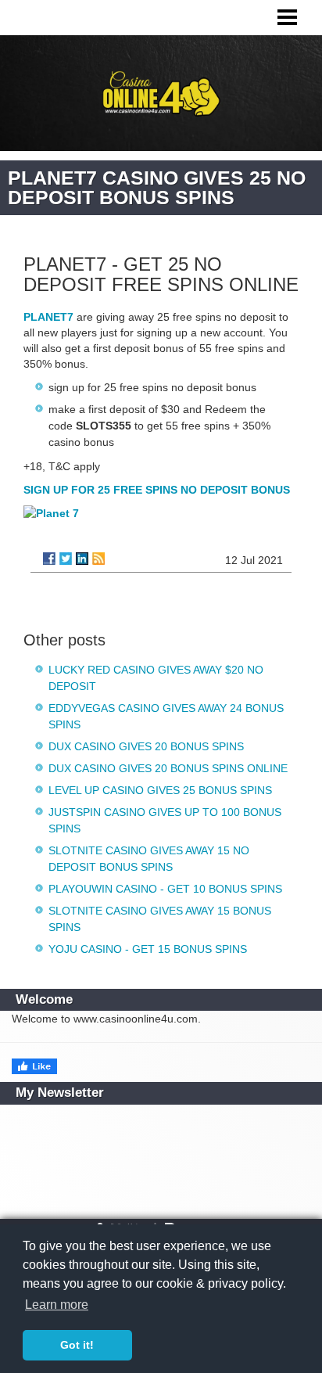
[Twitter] (65, 558)
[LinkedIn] (82, 558)
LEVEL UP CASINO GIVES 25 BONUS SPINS (160, 790)
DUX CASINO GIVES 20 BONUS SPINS (146, 746)
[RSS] (98, 558)
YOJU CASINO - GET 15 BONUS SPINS (147, 949)
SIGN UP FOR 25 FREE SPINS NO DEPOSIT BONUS (156, 489)
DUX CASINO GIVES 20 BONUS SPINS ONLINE (168, 768)
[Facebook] (49, 558)
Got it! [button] (77, 1345)
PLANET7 (48, 317)
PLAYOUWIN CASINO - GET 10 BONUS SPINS (165, 888)
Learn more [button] (56, 1304)
